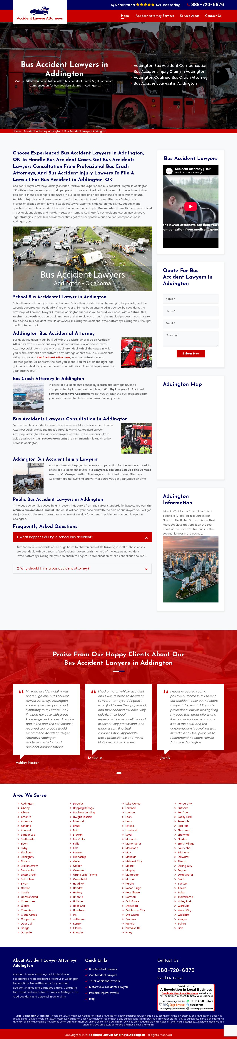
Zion (180, 928)
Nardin (130, 883)
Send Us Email (170, 978)
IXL (74, 915)
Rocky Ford (185, 817)
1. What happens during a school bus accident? (55, 537)
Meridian (131, 857)
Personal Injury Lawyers (104, 993)
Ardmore (26, 821)
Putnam (183, 808)
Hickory (77, 892)
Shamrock (184, 830)
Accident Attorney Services (155, 16)
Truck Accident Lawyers (104, 981)
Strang (182, 861)
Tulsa (181, 892)
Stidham (183, 852)
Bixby (24, 848)
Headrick (78, 883)
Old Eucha (132, 915)
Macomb (131, 839)
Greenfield (80, 879)
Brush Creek (28, 875)
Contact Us (213, 16)
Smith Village (186, 843)
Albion (25, 812)
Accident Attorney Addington (42, 131)
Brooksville (27, 870)
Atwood (26, 830)
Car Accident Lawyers (103, 975)
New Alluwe (133, 892)
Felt (75, 848)
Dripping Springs (83, 808)
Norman (131, 897)
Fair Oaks (79, 839)
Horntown (79, 910)
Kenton (77, 923)
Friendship (79, 857)
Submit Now (191, 353)
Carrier (25, 888)
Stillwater (183, 857)
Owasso (131, 919)
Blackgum (27, 857)
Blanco (25, 861)
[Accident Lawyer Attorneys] (40, 13)
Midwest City (134, 861)
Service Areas (189, 16)
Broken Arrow (29, 866)
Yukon (182, 923)
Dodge (25, 928)
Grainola (78, 870)
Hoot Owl (79, 906)
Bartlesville (27, 839)
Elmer (76, 826)
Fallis (76, 843)
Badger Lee (28, 835)
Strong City (185, 866)
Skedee (182, 839)
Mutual (130, 879)
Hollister (78, 901)
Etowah (78, 835)
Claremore (28, 901)
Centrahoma (29, 897)
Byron (24, 883)
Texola (182, 888)
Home (125, 16)
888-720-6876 (207, 4)
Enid (75, 830)
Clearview (27, 910)
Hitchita (78, 897)
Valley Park (184, 901)
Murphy (130, 870)
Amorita (26, 817)
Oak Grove (132, 901)
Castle (25, 892)
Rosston (183, 826)
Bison (24, 843)
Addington (27, 803)
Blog (92, 999)
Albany (25, 808)
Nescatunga (133, 888)
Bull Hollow (27, 879)
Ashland (26, 826)
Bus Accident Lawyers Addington (85, 131)
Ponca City (185, 803)
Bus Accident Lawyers (103, 969)
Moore (130, 866)
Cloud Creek (29, 915)
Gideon (77, 866)
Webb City (184, 910)
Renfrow (183, 812)
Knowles (78, 932)
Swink (181, 879)
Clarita (25, 906)
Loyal (129, 835)
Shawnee (184, 835)
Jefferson (79, 919)
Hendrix (78, 888)
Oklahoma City (135, 910)
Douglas (78, 803)
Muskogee (132, 875)
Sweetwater (185, 875)
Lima (129, 821)
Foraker (78, 852)
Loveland (131, 830)
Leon (129, 817)
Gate (76, 861)
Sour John (184, 848)
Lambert (131, 808)
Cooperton (28, 919)
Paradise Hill (133, 928)
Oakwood (132, 906)
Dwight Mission (82, 817)
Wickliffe (183, 915)
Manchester (133, 843)
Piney (129, 932)
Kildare (77, 928)
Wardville (183, 906)
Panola (130, 923)
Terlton (182, 883)
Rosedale (183, 821)
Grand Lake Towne (85, 875)
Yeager (182, 919)
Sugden (183, 870)
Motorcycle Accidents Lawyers (108, 987)
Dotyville (26, 932)
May (128, 852)
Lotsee (130, 826)
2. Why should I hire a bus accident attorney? (53, 568)
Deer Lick (26, 923)
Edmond (78, 821)
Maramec (132, 848)
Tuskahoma (185, 897)
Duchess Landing (84, 812)
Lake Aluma (133, 803)
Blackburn (27, 852)
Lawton (130, 812)
